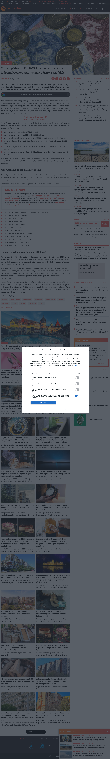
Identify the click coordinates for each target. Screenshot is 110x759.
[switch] (77, 377)
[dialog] (55, 379)
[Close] (85, 350)
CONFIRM (43, 402)
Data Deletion (46, 409)
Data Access (55, 409)
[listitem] (55, 374)
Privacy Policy (65, 409)
